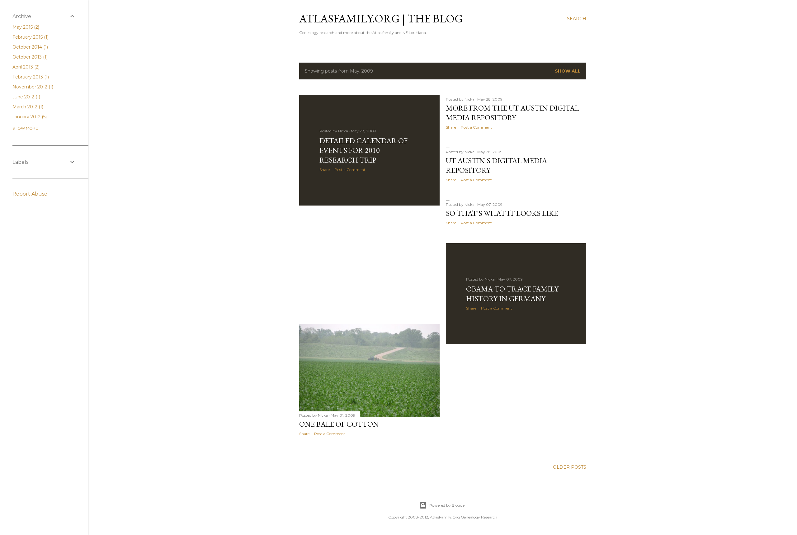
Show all (568, 71)
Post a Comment (349, 169)
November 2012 (32, 87)
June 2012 (25, 97)
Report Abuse (29, 194)
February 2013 (30, 77)
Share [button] (324, 169)
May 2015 (25, 27)
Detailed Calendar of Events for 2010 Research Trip (363, 150)
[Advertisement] (369, 264)
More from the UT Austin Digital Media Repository (512, 112)
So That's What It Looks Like (502, 213)
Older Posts (569, 467)
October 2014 (29, 47)
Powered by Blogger (447, 505)
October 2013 (29, 57)
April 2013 (25, 67)
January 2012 (28, 117)
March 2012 (27, 107)
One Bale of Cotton (339, 424)
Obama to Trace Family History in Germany (512, 293)
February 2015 (29, 37)
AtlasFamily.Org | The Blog (381, 18)
